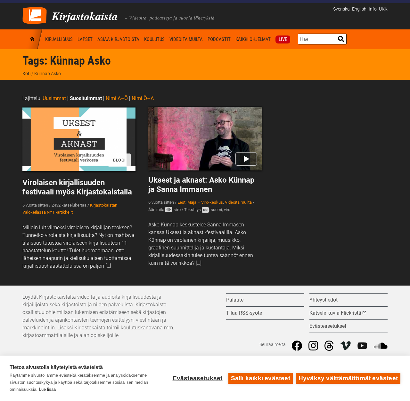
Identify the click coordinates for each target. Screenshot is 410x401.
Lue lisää (47, 389)
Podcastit (219, 39)
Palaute (234, 300)
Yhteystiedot (323, 300)
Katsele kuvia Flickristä (335, 313)
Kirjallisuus (59, 39)
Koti (32, 39)
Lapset (85, 39)
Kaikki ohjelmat (253, 39)
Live (283, 39)
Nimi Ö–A (143, 98)
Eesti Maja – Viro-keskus (200, 202)
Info (373, 9)
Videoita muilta (186, 39)
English (359, 9)
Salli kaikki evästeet (260, 378)
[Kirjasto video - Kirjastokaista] (34, 15)
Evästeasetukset (198, 378)
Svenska (341, 9)
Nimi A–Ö (117, 98)
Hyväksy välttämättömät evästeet (348, 378)
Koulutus (154, 39)
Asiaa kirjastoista (118, 39)
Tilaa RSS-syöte (244, 313)
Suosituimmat (86, 98)
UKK (383, 9)
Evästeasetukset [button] (327, 326)
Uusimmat (54, 98)
